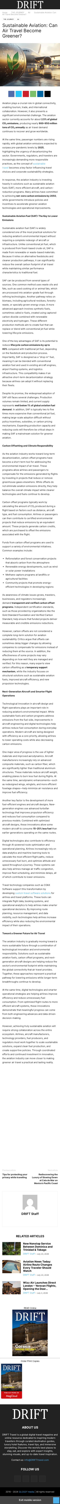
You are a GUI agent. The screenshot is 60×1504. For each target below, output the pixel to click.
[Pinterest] (26, 94)
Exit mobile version (30, 1500)
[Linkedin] (40, 94)
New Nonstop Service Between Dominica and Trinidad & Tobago (38, 1246)
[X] (19, 94)
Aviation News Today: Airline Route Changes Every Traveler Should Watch (37, 1266)
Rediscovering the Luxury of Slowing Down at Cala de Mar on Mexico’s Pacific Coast (45, 1179)
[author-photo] (30, 1209)
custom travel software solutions (33, 893)
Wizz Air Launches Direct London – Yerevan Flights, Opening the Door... (39, 1285)
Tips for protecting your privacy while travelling (14, 1176)
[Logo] (30, 1418)
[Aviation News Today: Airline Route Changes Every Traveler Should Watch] (11, 1267)
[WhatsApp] (33, 94)
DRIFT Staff (30, 1214)
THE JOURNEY (17, 12)
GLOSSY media (26, 1491)
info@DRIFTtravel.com (36, 1459)
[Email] (47, 94)
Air (29, 12)
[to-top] (56, 1498)
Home (4, 12)
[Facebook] (11, 94)
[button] (7, 4)
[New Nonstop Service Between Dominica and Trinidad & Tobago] (11, 1249)
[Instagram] (25, 1221)
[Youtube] (41, 1221)
